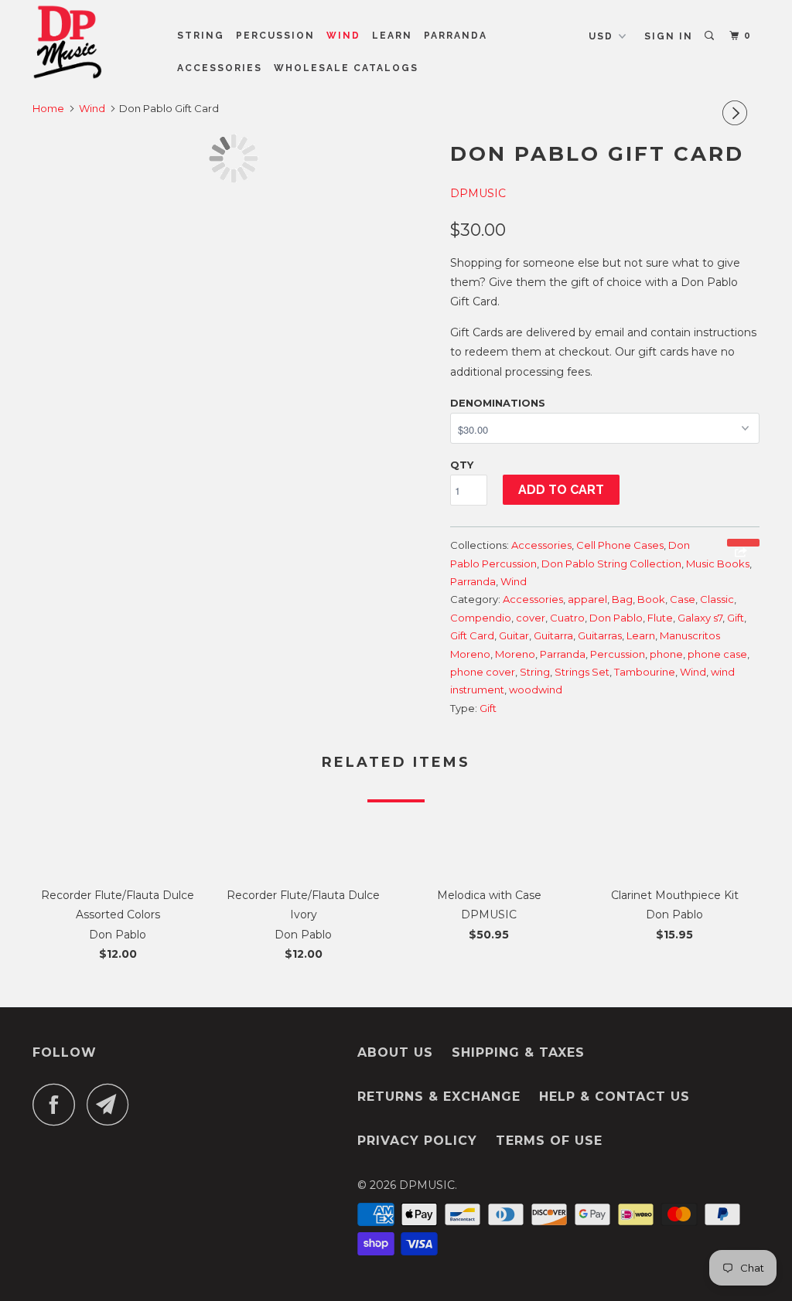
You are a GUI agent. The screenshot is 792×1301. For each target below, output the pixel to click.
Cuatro (567, 617)
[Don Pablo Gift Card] (233, 158)
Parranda (455, 35)
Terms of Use (549, 1140)
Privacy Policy (417, 1140)
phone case (717, 654)
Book (651, 599)
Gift (735, 617)
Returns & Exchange (439, 1096)
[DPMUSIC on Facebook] (58, 1104)
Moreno (515, 654)
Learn (392, 35)
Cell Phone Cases (620, 545)
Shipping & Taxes (518, 1052)
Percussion (275, 35)
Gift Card (472, 635)
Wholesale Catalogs (346, 68)
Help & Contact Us (614, 1096)
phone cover (482, 672)
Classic (717, 599)
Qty (461, 464)
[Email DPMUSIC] (112, 1104)
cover (530, 617)
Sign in (668, 36)
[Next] (737, 112)
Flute (660, 617)
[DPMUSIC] (94, 42)
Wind (343, 35)
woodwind (535, 689)
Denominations (497, 403)
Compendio (480, 617)
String (200, 35)
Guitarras (600, 635)
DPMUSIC (478, 193)
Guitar (514, 635)
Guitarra (553, 635)
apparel (587, 599)
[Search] (711, 36)
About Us (395, 1052)
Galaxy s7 (700, 617)
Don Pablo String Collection (611, 563)
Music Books (717, 563)
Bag (622, 599)
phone (666, 654)
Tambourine (644, 672)
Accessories (219, 68)
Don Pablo (616, 617)
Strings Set (582, 672)
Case (682, 599)
